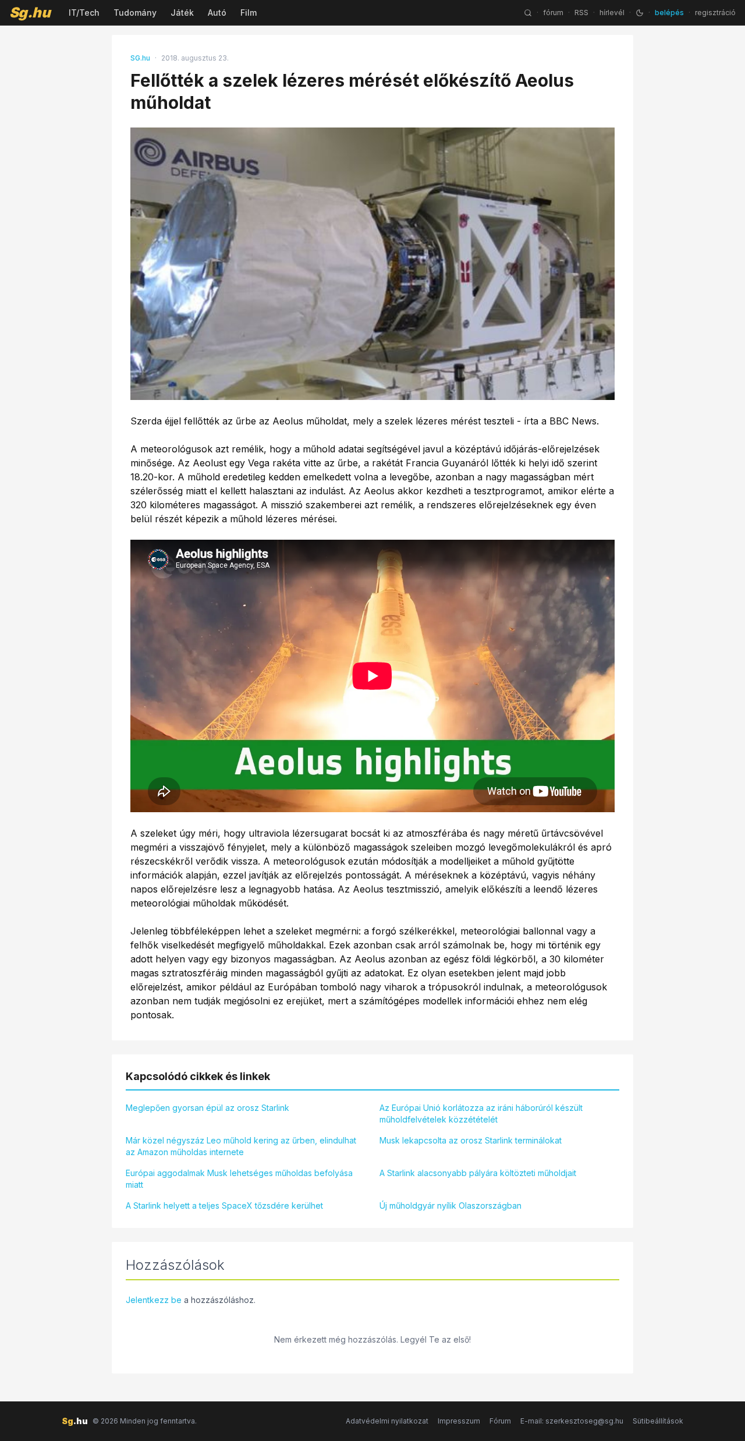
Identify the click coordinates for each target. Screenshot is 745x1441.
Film (248, 12)
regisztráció (715, 12)
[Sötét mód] (640, 13)
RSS (581, 12)
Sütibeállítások (658, 1421)
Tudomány (135, 12)
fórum (553, 12)
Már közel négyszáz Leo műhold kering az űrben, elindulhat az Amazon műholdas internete (241, 1146)
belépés (669, 12)
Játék (182, 12)
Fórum (500, 1421)
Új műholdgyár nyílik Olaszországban (450, 1205)
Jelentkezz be (154, 1300)
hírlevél (612, 12)
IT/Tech (84, 12)
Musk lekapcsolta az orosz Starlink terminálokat (470, 1140)
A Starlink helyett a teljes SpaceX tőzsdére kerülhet (224, 1205)
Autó (217, 12)
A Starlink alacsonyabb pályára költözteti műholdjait (477, 1173)
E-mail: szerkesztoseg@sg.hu (571, 1421)
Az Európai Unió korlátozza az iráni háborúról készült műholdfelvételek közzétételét (481, 1113)
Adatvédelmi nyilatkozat (387, 1421)
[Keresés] (528, 13)
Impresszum (459, 1421)
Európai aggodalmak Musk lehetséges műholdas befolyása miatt (239, 1178)
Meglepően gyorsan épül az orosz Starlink (207, 1108)
